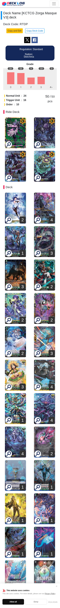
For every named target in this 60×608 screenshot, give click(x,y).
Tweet (27, 40)
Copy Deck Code (35, 30)
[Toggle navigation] (54, 4)
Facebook (35, 40)
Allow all (13, 602)
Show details (53, 602)
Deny (36, 602)
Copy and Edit (14, 30)
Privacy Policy (50, 594)
